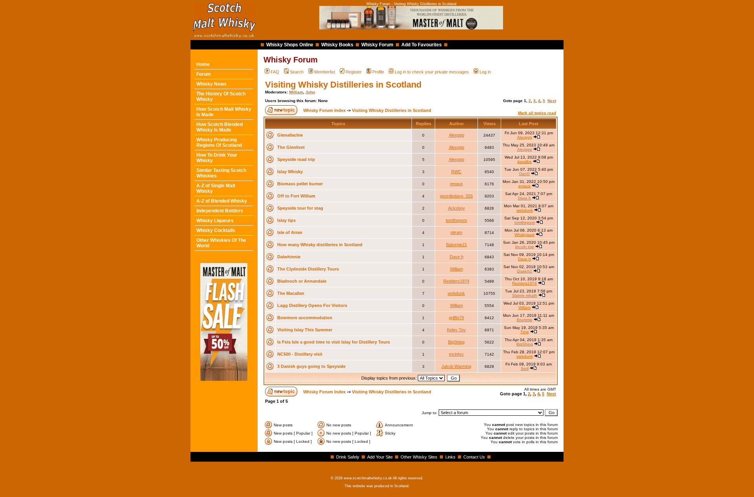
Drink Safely (347, 457)
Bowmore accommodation (304, 317)
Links (450, 457)
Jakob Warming (456, 366)
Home (203, 64)
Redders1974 (456, 281)
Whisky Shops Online (289, 45)
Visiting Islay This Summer (304, 329)
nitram (456, 232)
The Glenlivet (291, 147)
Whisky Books (337, 45)
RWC (456, 171)
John (310, 92)
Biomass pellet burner (300, 183)
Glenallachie (290, 135)
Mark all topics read (537, 113)
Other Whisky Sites (419, 457)
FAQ (275, 71)
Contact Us (474, 457)
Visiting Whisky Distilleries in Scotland (343, 85)
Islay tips (286, 220)
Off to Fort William (296, 196)
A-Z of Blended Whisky (221, 201)
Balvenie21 (456, 244)
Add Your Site (380, 457)
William (296, 92)
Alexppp (456, 135)
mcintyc (456, 354)
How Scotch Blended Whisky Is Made (219, 127)
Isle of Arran (289, 232)
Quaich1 (524, 271)
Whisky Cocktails (215, 230)
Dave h (524, 198)
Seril (525, 368)
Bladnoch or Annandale (301, 281)
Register (354, 71)
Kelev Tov (456, 329)
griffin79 (456, 317)
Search (297, 71)
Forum (203, 74)
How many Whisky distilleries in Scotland (319, 244)
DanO (524, 174)
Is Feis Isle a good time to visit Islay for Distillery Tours (333, 342)
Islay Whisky (290, 171)
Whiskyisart (524, 234)
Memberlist (324, 71)
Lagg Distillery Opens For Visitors (312, 305)
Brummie (525, 320)
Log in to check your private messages (432, 71)
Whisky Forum (377, 45)
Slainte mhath (524, 295)
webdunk (524, 210)
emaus (456, 183)
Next (551, 101)
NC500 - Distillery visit (299, 354)
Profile (378, 71)
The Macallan (290, 293)
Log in (485, 71)
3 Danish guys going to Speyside (311, 366)
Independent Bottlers (219, 211)
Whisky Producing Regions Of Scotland (219, 142)
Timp (524, 332)
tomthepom (456, 220)
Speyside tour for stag (300, 208)
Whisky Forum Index (324, 110)
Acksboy (456, 208)
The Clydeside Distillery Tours (308, 269)
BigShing (456, 342)
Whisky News (211, 84)
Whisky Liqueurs (215, 220)
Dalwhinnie (288, 256)
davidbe (524, 161)
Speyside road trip (296, 159)
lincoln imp (524, 247)
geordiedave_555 (456, 196)
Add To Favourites (421, 45)
